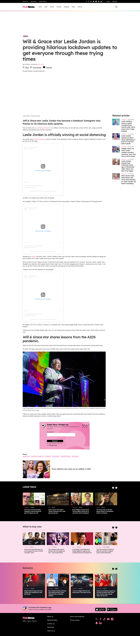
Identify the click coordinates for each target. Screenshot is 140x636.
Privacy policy (74, 620)
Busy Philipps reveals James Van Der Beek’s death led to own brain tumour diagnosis (80, 511)
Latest (40, 7)
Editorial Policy (52, 620)
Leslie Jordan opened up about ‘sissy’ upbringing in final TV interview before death (128, 140)
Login (108, 1)
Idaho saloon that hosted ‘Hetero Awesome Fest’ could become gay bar (56, 511)
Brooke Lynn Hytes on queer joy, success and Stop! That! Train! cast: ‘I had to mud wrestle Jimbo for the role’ (106, 593)
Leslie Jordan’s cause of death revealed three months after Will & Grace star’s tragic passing (128, 126)
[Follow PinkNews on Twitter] (96, 619)
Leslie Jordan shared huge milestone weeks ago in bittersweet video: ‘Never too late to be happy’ (127, 166)
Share (27, 67)
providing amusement (43, 128)
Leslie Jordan (55, 456)
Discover (80, 7)
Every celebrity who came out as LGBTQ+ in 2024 (71, 469)
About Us (25, 1)
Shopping (66, 7)
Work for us (51, 631)
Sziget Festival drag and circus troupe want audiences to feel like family (33, 592)
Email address (52, 432)
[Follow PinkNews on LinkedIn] (101, 1)
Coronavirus (26, 456)
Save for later (37, 67)
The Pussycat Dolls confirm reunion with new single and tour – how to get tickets (56, 551)
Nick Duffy (41, 64)
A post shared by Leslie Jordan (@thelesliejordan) (43, 191)
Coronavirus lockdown (37, 456)
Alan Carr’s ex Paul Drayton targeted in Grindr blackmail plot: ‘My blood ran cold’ (32, 511)
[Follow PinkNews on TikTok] (104, 619)
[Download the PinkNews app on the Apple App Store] (100, 609)
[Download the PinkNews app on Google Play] (112, 609)
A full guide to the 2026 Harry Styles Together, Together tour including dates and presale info (82, 551)
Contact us (51, 623)
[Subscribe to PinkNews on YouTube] (108, 619)
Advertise (33, 1)
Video (73, 7)
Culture (52, 7)
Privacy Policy (53, 445)
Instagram (48, 456)
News (45, 7)
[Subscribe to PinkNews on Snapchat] (96, 623)
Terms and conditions (77, 616)
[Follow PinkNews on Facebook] (100, 619)
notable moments (40, 139)
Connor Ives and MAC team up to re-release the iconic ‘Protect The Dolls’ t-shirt (33, 551)
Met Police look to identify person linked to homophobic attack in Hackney (105, 511)
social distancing (65, 456)
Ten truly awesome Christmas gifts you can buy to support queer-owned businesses (105, 551)
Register (114, 1)
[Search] (116, 7)
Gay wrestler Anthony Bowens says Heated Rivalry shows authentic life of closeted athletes (57, 593)
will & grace (75, 456)
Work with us (43, 1)
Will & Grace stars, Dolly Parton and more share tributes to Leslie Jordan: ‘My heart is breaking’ (128, 179)
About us (50, 616)
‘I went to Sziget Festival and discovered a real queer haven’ (81, 591)
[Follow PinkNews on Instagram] (112, 619)
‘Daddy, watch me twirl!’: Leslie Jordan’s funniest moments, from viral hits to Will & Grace (128, 152)
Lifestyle (59, 7)
